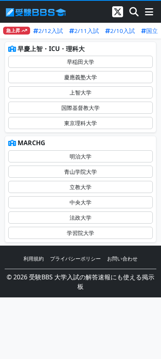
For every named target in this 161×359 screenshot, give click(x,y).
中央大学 (80, 202)
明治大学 (80, 156)
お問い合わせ (122, 258)
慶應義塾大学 (80, 77)
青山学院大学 (80, 171)
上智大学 (80, 92)
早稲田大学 (80, 62)
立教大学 (80, 187)
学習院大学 (80, 233)
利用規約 (33, 258)
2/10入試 (122, 31)
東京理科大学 (80, 123)
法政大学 (80, 217)
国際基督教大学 (80, 107)
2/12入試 (50, 31)
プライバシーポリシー (75, 258)
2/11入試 (86, 31)
